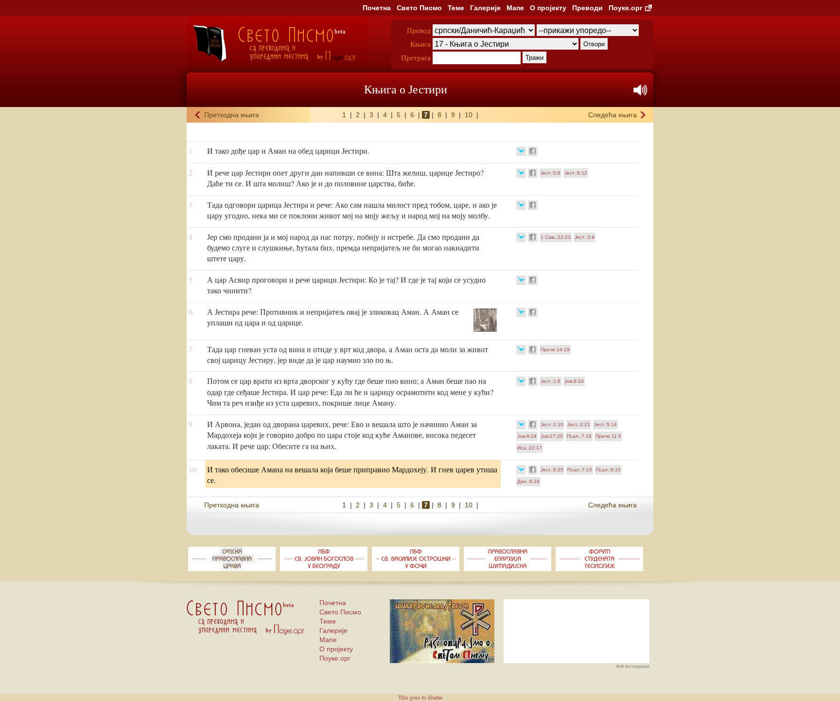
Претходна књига (231, 115)
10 (468, 115)
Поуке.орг (626, 8)
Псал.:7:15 (579, 469)
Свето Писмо (419, 8)
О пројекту (548, 8)
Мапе (515, 8)
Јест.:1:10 (552, 424)
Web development (632, 666)
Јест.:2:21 (578, 424)
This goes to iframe (420, 697)
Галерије (485, 8)
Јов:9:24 (574, 381)
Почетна (377, 8)
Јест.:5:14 (605, 424)
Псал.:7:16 (579, 436)
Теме (456, 8)
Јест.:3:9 (585, 237)
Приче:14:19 (555, 349)
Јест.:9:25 (552, 469)
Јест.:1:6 (550, 381)
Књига (420, 44)
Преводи (587, 8)
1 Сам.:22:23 (556, 237)
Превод (419, 30)
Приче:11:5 (608, 436)
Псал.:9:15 (608, 469)
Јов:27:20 (552, 436)
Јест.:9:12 (575, 173)
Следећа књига (612, 115)
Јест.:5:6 (550, 173)
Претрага (416, 57)
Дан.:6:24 (528, 481)
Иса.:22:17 (529, 447)
